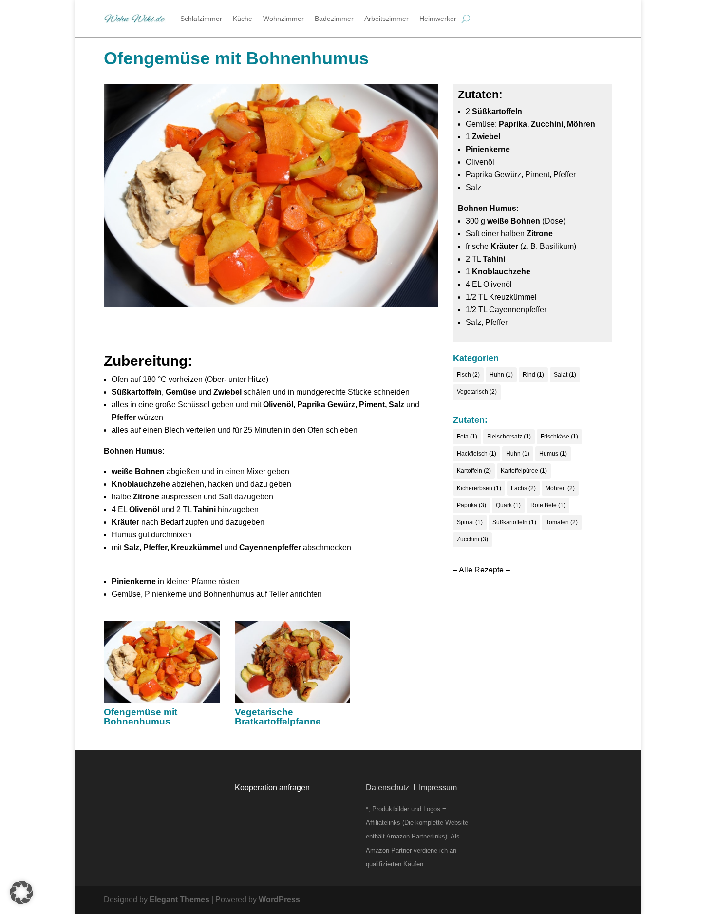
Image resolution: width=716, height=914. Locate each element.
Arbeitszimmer (386, 18)
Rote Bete (547, 505)
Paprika (471, 505)
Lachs (523, 488)
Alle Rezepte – (484, 570)
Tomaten (562, 522)
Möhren (560, 488)
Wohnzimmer (283, 18)
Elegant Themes (179, 899)
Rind (533, 374)
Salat (565, 374)
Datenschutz (387, 787)
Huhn (501, 374)
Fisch (468, 374)
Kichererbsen (479, 488)
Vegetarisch (477, 391)
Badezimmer (334, 18)
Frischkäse (559, 436)
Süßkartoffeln (514, 522)
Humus (553, 453)
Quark (508, 505)
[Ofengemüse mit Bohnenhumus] (162, 662)
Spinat (470, 522)
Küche (242, 18)
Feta (467, 436)
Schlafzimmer (201, 18)
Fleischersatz (509, 436)
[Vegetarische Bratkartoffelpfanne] (293, 662)
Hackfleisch (476, 453)
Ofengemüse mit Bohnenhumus (140, 716)
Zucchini (472, 539)
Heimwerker (437, 18)
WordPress (279, 899)
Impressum (438, 787)
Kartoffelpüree (524, 470)
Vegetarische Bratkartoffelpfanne (278, 716)
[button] (21, 892)
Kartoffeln (474, 470)
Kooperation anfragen (272, 787)
